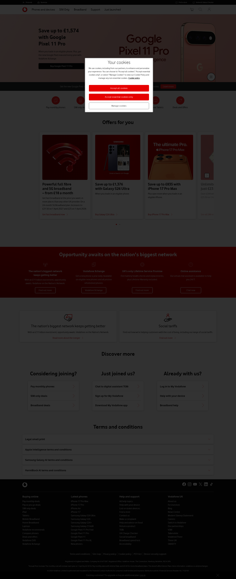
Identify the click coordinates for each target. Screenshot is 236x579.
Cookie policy (134, 78)
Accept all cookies (119, 88)
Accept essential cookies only (119, 97)
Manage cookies (118, 106)
